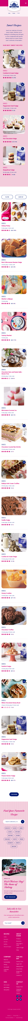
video (4, 218)
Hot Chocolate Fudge (10, 138)
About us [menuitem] (6, 959)
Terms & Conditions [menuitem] (9, 1017)
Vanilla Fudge (5, 520)
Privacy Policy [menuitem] (15, 1015)
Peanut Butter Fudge (8, 776)
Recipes (14, 13)
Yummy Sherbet (6, 335)
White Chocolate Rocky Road (10, 703)
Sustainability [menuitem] (7, 962)
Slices (14, 828)
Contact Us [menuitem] (19, 975)
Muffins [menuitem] (5, 944)
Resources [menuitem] (18, 941)
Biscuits (7, 828)
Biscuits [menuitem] (5, 941)
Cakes (21, 828)
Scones (18, 835)
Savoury (14, 846)
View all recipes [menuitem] (7, 946)
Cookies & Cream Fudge (10, 73)
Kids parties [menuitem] (6, 989)
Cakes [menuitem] (5, 937)
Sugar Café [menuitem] (19, 964)
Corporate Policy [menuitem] (6, 970)
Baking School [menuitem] (19, 966)
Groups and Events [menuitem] (19, 972)
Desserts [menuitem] (6, 939)
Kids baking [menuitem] (6, 987)
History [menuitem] (5, 964)
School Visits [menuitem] (19, 969)
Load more (14, 794)
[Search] (22, 52)
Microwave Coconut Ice (9, 410)
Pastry (15, 839)
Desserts (10, 842)
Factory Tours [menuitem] (19, 961)
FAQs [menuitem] (17, 950)
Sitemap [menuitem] (9, 1015)
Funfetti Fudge (6, 666)
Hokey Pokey (5, 226)
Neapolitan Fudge (8, 170)
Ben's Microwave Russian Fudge (11, 262)
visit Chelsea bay (10, 897)
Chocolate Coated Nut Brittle (11, 447)
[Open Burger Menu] (25, 3)
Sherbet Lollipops (7, 299)
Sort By (20, 197)
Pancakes (7, 839)
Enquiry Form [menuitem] (19, 986)
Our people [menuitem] (6, 967)
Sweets (5, 70)
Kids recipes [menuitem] (6, 985)
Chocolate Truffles (7, 630)
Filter (7, 197)
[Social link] (17, 996)
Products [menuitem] (18, 938)
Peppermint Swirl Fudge (10, 106)
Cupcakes (17, 831)
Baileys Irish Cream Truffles (10, 483)
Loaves (10, 831)
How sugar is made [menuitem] (19, 944)
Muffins (10, 835)
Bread (21, 839)
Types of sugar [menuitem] (20, 947)
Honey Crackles (6, 593)
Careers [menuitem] (18, 993)
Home (9, 13)
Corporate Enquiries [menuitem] (18, 990)
